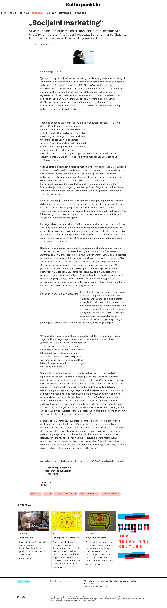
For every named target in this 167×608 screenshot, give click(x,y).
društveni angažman (65, 494)
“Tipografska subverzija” (58, 471)
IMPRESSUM (24, 581)
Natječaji (65, 13)
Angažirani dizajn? (96, 538)
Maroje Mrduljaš (89, 494)
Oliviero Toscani (110, 494)
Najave (51, 13)
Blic (3, 13)
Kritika (24, 13)
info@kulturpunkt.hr (60, 581)
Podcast (80, 13)
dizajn (48, 494)
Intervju (38, 13)
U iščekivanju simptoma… (59, 468)
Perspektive (51, 474)
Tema (13, 13)
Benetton (35, 494)
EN (159, 13)
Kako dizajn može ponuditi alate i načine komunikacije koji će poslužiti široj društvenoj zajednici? (33, 548)
